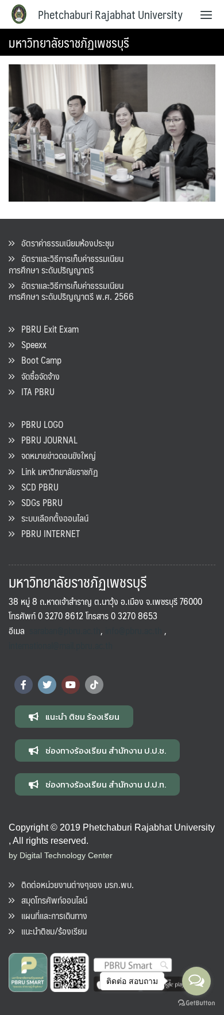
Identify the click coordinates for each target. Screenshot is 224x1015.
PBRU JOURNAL (46, 439)
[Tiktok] (94, 685)
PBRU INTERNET (47, 533)
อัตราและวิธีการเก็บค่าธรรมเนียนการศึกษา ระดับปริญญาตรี (66, 263)
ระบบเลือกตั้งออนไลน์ (51, 518)
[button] (74, 716)
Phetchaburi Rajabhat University (110, 14)
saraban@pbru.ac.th (65, 630)
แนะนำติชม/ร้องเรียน (50, 931)
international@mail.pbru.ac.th (61, 645)
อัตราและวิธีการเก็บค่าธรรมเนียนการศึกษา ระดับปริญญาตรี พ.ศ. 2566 (71, 290)
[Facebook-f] (23, 685)
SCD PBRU (36, 487)
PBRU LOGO (38, 424)
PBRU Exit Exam (46, 329)
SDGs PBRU (38, 502)
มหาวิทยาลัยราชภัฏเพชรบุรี (69, 42)
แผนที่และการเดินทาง (50, 915)
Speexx (30, 344)
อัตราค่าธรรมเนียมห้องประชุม (64, 242)
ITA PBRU (34, 391)
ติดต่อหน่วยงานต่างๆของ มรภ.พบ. (74, 884)
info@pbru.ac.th (133, 630)
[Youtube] (70, 685)
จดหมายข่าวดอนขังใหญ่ (55, 455)
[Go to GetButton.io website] (196, 1003)
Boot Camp (37, 360)
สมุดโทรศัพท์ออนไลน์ (50, 900)
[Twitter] (47, 685)
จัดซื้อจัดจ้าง (37, 376)
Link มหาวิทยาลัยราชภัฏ (56, 471)
